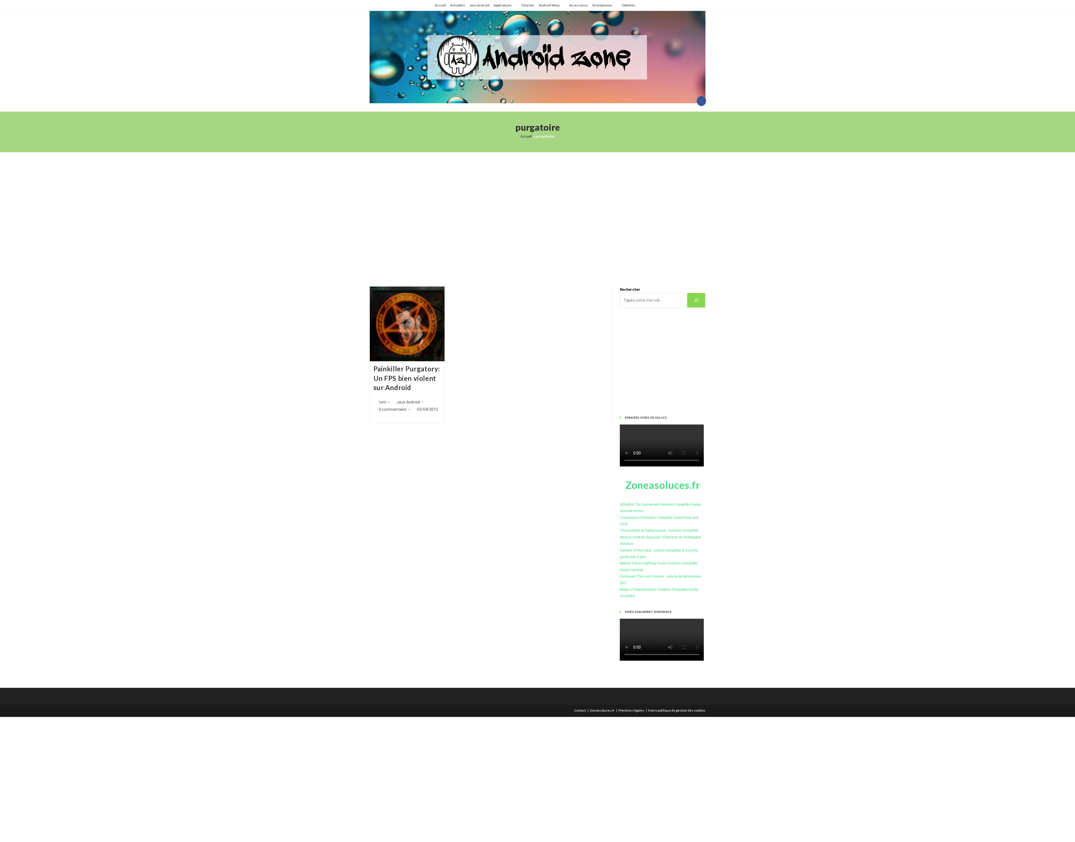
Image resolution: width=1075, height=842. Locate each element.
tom (382, 402)
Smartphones (602, 5)
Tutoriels (527, 5)
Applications (503, 5)
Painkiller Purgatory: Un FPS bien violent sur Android (406, 378)
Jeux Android (479, 5)
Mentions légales (631, 710)
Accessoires (578, 5)
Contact (580, 710)
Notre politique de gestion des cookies (676, 710)
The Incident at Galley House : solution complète (659, 530)
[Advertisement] (537, 212)
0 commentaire (392, 409)
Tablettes (628, 5)
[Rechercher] (696, 300)
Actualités (457, 5)
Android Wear (549, 5)
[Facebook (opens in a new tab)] (701, 101)
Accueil (440, 5)
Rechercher (630, 289)
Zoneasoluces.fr (602, 710)
